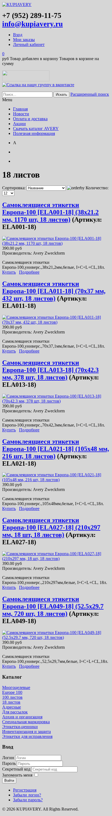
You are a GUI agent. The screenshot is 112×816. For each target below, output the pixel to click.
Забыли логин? (27, 795)
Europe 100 (12, 692)
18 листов (11, 702)
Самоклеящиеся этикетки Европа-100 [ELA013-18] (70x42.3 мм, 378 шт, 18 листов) (50, 370)
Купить (9, 272)
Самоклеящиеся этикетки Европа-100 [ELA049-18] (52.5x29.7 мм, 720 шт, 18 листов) (53, 606)
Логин (8, 757)
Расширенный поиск (89, 94)
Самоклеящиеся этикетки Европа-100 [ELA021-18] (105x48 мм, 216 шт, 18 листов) (55, 449)
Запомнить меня (17, 775)
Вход (17, 34)
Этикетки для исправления (27, 736)
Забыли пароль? (28, 800)
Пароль (9, 763)
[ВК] (38, 84)
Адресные (11, 707)
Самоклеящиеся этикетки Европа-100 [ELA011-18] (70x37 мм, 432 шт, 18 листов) (53, 291)
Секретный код (17, 769)
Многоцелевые (16, 687)
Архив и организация (22, 717)
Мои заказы (24, 39)
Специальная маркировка (26, 721)
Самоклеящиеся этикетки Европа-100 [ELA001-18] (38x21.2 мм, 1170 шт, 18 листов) (50, 212)
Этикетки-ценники (20, 726)
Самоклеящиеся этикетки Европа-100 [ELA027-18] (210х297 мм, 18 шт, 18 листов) (51, 527)
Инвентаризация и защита (26, 731)
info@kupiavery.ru (32, 24)
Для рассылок (15, 712)
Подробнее (29, 272)
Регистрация (24, 790)
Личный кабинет (29, 44)
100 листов (12, 697)
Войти (9, 780)
